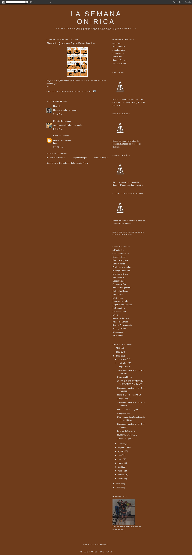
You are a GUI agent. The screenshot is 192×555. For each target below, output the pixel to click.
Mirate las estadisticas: (96, 552)
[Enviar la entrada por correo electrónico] (94, 91)
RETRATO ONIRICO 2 (127, 435)
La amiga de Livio (120, 301)
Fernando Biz (118, 277)
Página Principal (80, 158)
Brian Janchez (59, 136)
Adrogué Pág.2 (123, 413)
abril (120, 467)
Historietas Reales (120, 291)
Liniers (115, 315)
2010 (118, 348)
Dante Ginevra (118, 264)
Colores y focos (119, 257)
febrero (121, 475)
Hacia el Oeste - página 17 (128, 409)
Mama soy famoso (120, 318)
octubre (121, 443)
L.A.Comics (117, 298)
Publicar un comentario (56, 153)
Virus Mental (117, 335)
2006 (118, 487)
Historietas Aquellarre (121, 287)
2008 (118, 356)
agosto (121, 451)
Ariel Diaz (116, 43)
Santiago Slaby (119, 64)
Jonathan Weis (118, 50)
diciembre (122, 359)
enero (120, 478)
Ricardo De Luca (60, 121)
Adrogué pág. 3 (123, 399)
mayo (120, 463)
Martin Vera (117, 57)
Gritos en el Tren (119, 284)
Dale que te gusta (120, 260)
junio (120, 459)
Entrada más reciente (55, 158)
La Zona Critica (119, 311)
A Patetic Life (118, 250)
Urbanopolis (117, 332)
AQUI (54, 83)
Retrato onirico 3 (124, 377)
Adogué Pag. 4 (123, 367)
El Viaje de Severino (126, 431)
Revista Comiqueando (122, 325)
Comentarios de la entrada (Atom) (73, 163)
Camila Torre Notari (120, 253)
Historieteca (117, 294)
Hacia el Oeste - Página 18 (129, 395)
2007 (118, 483)
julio (120, 455)
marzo (121, 471)
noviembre (123, 363)
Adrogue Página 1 (125, 439)
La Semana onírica (96, 17)
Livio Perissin (118, 53)
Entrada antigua (101, 158)
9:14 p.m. (58, 114)
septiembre (123, 447)
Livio (55, 106)
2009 (118, 352)
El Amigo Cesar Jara (121, 271)
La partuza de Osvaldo (122, 305)
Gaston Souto (118, 281)
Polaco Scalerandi (120, 322)
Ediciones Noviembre (121, 267)
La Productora (118, 308)
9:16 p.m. (58, 129)
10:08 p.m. (58, 147)
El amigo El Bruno (120, 274)
